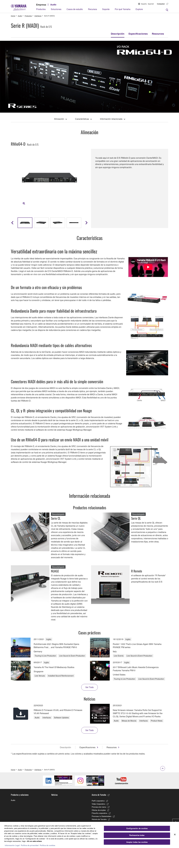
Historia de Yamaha (99, 819)
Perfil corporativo (98, 800)
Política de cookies (47, 845)
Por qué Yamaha (122, 9)
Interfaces (37, 16)
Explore (139, 9)
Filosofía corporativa (99, 813)
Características (82, 118)
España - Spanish (147, 4)
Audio (53, 4)
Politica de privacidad (30, 845)
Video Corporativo (98, 804)
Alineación (59, 118)
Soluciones (56, 9)
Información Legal (12, 845)
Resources (158, 33)
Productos (41, 9)
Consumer (161, 4)
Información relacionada (111, 118)
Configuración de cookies (137, 828)
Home (13, 16)
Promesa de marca (99, 807)
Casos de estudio (75, 9)
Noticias (54, 794)
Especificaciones (138, 33)
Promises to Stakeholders (101, 816)
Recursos (92, 9)
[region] (89, 835)
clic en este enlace (34, 841)
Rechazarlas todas (136, 835)
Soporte (106, 9)
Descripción (117, 33)
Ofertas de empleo (99, 810)
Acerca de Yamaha (99, 794)
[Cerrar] (175, 834)
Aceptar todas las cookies (137, 842)
